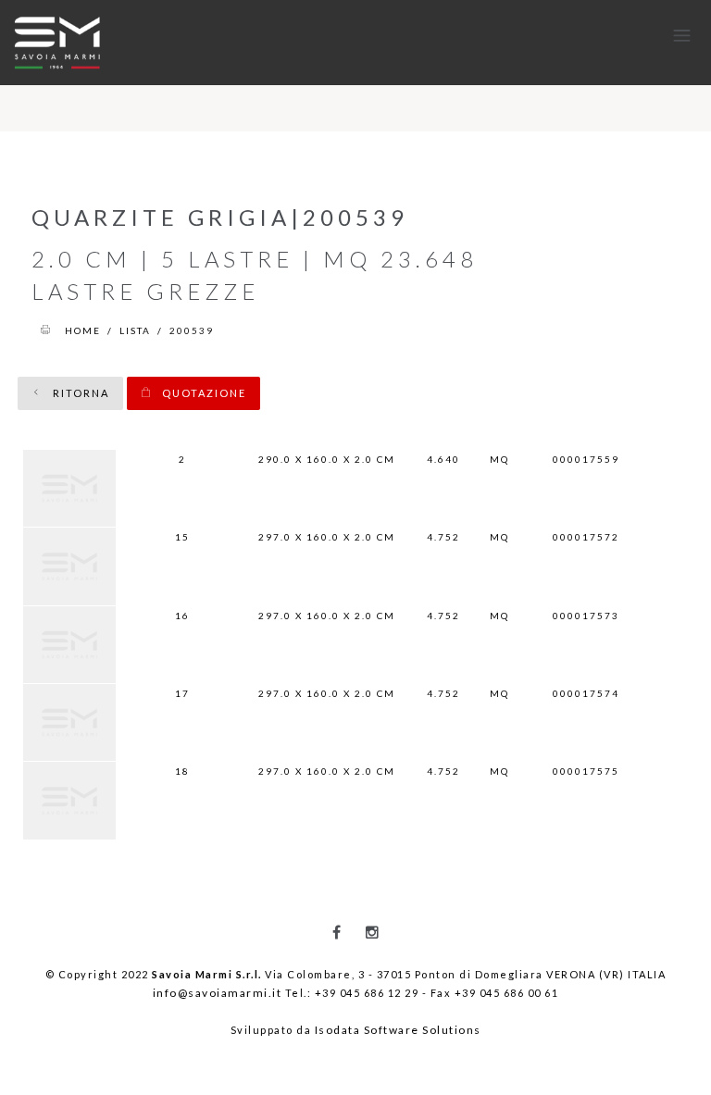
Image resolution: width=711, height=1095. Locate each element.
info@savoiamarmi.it (217, 993)
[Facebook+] (336, 932)
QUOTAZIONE (202, 393)
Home (83, 330)
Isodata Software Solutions (398, 1030)
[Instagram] (372, 932)
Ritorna (79, 393)
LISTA (135, 330)
